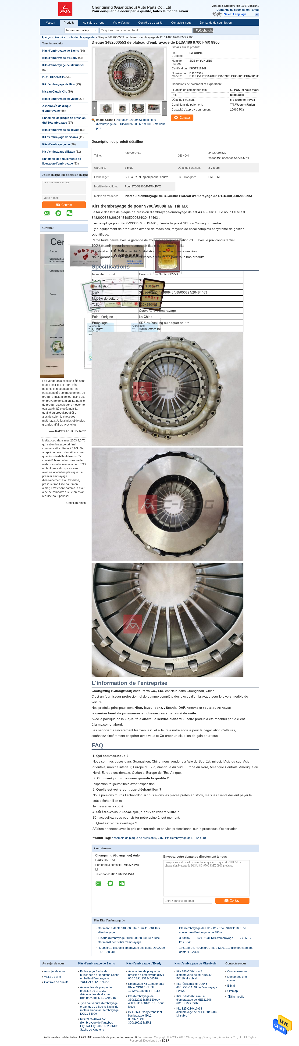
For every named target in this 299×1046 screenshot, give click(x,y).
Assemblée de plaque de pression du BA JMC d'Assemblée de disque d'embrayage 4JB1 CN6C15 (98, 992)
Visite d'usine (121, 22)
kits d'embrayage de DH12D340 (185, 838)
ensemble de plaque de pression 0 (134, 838)
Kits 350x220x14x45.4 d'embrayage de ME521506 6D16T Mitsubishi (194, 1000)
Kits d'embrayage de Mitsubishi (63, 65)
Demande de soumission (233, 9)
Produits (69, 22)
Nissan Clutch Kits (54, 91)
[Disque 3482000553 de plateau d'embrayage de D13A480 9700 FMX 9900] (129, 74)
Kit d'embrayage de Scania (60, 137)
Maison (50, 22)
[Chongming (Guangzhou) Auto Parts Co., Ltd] (66, 9)
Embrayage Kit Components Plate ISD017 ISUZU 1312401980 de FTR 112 (146, 987)
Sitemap (232, 991)
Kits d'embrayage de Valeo (60, 98)
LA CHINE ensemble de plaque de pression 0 (108, 1037)
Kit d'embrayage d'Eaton (58, 151)
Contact (66, 205)
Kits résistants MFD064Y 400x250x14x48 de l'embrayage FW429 (196, 987)
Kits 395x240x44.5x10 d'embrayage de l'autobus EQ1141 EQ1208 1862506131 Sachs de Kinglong (99, 1024)
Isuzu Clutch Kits (53, 77)
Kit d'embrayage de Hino (58, 84)
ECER (166, 1040)
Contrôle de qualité (150, 22)
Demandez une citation (237, 978)
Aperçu (46, 37)
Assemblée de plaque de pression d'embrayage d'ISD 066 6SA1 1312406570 (146, 975)
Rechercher (206, 30)
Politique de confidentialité (60, 1037)
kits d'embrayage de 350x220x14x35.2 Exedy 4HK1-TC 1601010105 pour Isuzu (146, 1001)
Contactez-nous (181, 22)
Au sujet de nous (93, 22)
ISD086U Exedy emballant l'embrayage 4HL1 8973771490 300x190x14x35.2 (145, 1017)
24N (160, 838)
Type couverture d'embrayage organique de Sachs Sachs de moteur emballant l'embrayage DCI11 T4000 (99, 1008)
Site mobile (237, 996)
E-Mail (231, 985)
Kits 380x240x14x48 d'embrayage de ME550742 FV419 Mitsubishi (194, 975)
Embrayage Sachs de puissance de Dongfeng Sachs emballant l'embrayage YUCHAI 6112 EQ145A (99, 977)
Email (255, 9)
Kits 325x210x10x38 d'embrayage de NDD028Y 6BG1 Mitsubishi (197, 1012)
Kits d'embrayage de (82, 37)
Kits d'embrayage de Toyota (60, 130)
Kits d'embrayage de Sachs (60, 50)
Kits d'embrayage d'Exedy (59, 58)
